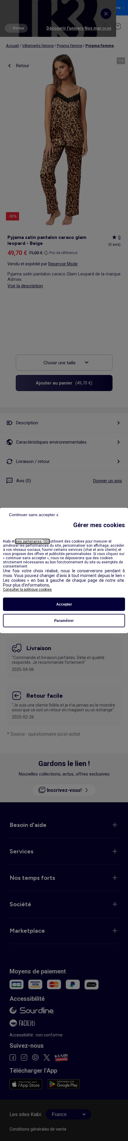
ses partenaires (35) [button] (32, 541)
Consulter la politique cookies (27, 589)
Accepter (64, 604)
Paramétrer (64, 621)
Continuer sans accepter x (33, 514)
